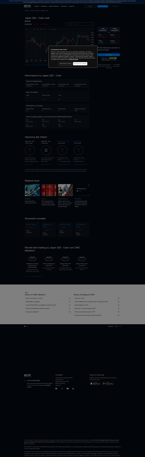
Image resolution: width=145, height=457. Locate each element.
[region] (73, 57)
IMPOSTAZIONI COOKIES (65, 63)
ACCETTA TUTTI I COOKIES (80, 63)
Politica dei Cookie (73, 59)
